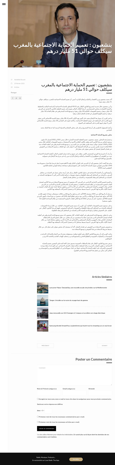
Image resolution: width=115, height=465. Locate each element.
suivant (104, 345)
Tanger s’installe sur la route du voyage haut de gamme (68, 300)
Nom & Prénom (47, 389)
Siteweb (91, 389)
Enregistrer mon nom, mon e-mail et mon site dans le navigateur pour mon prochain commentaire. (75, 399)
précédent (45, 345)
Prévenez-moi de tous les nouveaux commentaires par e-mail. (62, 417)
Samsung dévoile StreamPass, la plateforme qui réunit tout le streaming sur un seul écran (80, 326)
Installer (76, 459)
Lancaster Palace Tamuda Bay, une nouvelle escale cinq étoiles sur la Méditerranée (78, 288)
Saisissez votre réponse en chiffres (50, 404)
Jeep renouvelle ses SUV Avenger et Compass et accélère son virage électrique (77, 313)
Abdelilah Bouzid (19, 80)
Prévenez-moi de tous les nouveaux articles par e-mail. (59, 422)
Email (69, 389)
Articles (16, 87)
